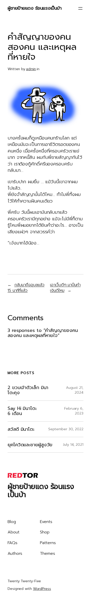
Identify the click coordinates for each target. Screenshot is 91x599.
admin (31, 69)
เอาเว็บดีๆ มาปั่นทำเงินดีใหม (65, 288)
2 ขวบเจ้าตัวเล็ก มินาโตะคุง (28, 390)
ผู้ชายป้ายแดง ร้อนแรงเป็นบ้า (34, 8)
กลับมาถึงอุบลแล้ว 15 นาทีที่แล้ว (26, 288)
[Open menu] (80, 8)
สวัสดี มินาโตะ (21, 429)
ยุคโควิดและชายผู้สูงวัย (30, 444)
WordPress (42, 588)
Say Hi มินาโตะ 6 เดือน (22, 411)
